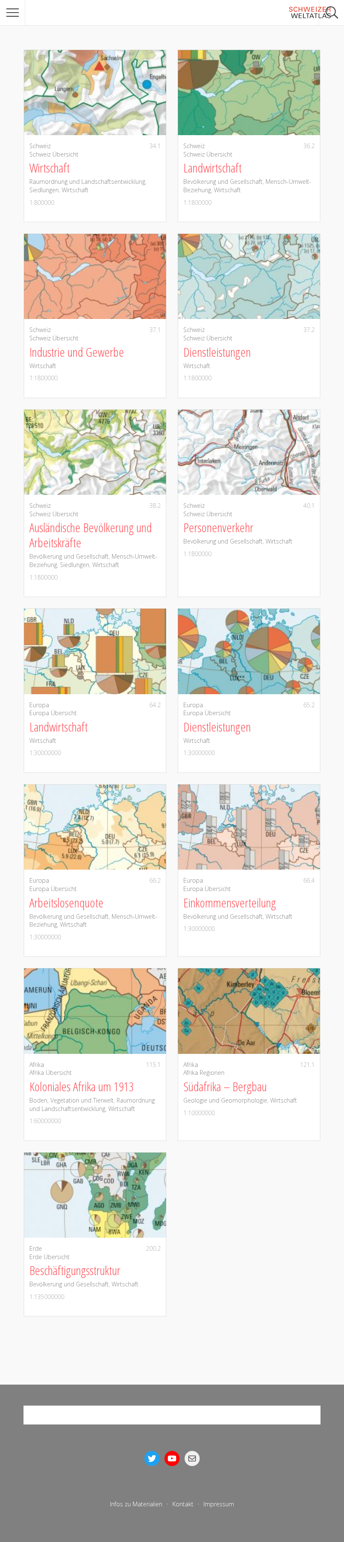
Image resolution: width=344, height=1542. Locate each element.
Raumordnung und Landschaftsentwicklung (87, 182)
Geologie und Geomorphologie (225, 1100)
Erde (35, 1248)
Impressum (218, 1504)
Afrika (36, 1065)
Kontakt (182, 1504)
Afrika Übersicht (50, 1073)
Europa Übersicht (53, 713)
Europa (39, 705)
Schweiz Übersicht (53, 154)
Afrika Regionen (203, 1073)
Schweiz (40, 146)
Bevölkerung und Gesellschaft (223, 182)
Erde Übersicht (49, 1257)
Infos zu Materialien (136, 1504)
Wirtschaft (75, 190)
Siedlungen (44, 190)
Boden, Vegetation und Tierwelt (71, 1100)
